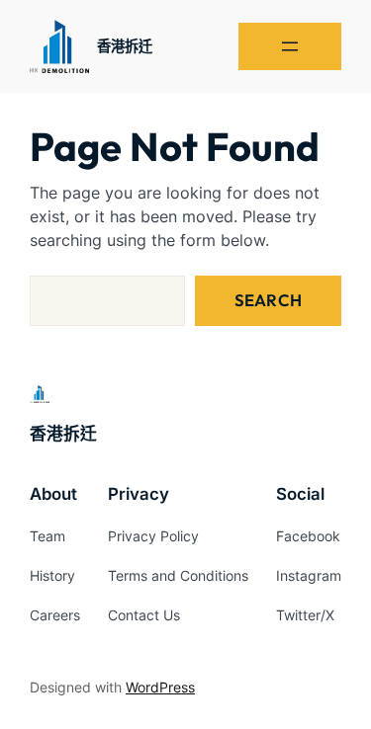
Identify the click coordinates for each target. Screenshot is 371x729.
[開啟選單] (289, 46)
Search (268, 299)
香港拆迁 (124, 46)
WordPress (160, 687)
